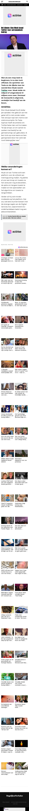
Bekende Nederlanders (11, 4)
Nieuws (5, 4)
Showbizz (25, 4)
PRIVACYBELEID (6, 802)
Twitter (4, 90)
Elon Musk (4, 244)
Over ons (15, 803)
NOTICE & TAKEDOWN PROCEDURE (19, 802)
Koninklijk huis (20, 4)
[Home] (2, 4)
